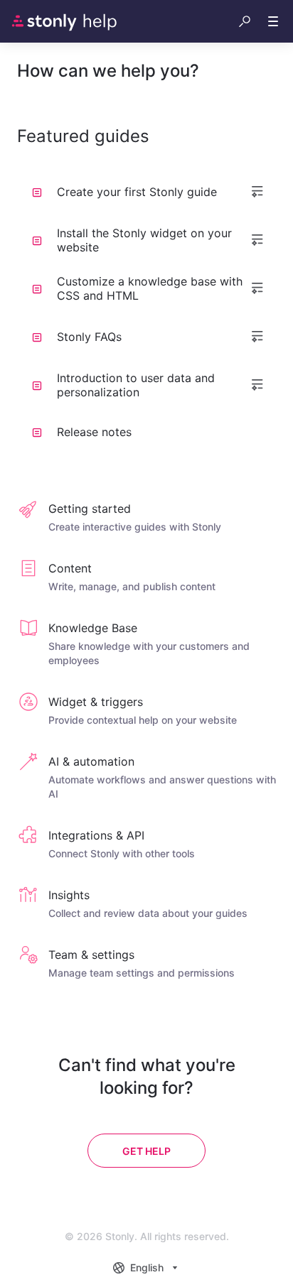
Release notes (94, 432)
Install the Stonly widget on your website (144, 240)
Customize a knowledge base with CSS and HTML (150, 288)
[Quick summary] (257, 192)
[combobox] (146, 1267)
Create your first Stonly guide (137, 192)
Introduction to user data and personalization (136, 384)
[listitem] (146, 518)
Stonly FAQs (89, 337)
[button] (244, 21)
